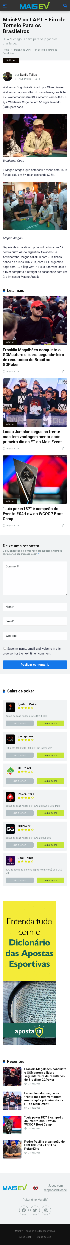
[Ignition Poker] (10, 711)
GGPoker (24, 826)
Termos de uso (43, 1237)
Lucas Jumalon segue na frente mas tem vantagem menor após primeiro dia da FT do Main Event (32, 436)
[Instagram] (46, 1210)
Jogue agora (50, 723)
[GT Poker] (10, 774)
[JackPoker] (10, 864)
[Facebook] (24, 1210)
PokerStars (26, 794)
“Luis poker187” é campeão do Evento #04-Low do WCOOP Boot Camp (33, 513)
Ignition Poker (28, 704)
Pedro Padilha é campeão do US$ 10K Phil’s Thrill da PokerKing (44, 1145)
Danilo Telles (28, 74)
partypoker (25, 736)
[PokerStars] (10, 800)
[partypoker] (10, 743)
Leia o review (19, 723)
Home (6, 50)
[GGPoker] (10, 832)
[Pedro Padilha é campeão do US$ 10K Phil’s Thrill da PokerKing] (12, 1157)
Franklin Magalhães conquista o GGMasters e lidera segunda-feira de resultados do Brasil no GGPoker (33, 357)
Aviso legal (25, 1237)
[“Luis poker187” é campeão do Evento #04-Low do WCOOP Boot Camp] (35, 479)
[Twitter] (35, 1210)
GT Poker (24, 768)
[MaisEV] (35, 5)
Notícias (11, 60)
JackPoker (25, 858)
